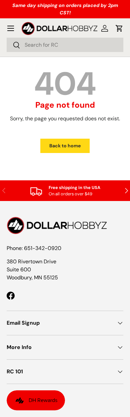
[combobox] (65, 45)
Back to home (65, 146)
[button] (119, 28)
